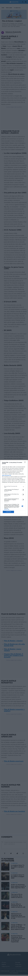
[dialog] (14, 488)
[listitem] (14, 487)
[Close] (25, 462)
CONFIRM (8, 511)
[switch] (23, 490)
